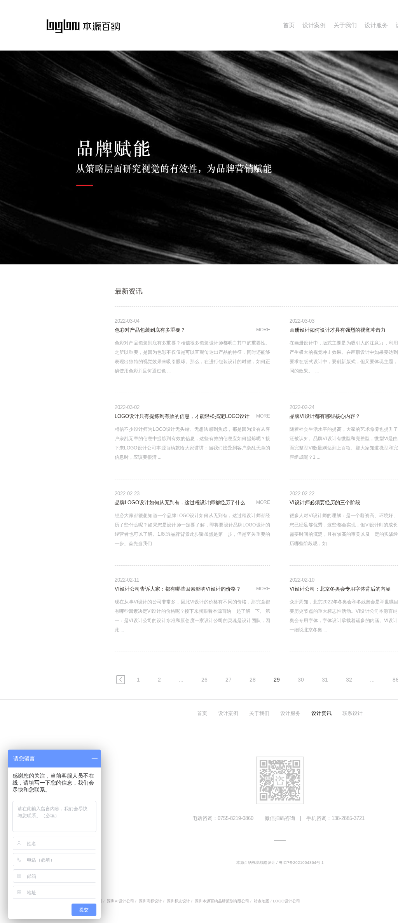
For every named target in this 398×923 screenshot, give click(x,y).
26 (204, 680)
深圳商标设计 (150, 901)
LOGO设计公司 (286, 901)
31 (325, 680)
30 (301, 680)
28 (253, 680)
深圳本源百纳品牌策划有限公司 (222, 901)
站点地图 (261, 901)
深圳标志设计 (178, 901)
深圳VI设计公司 (120, 901)
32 (349, 680)
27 (228, 680)
